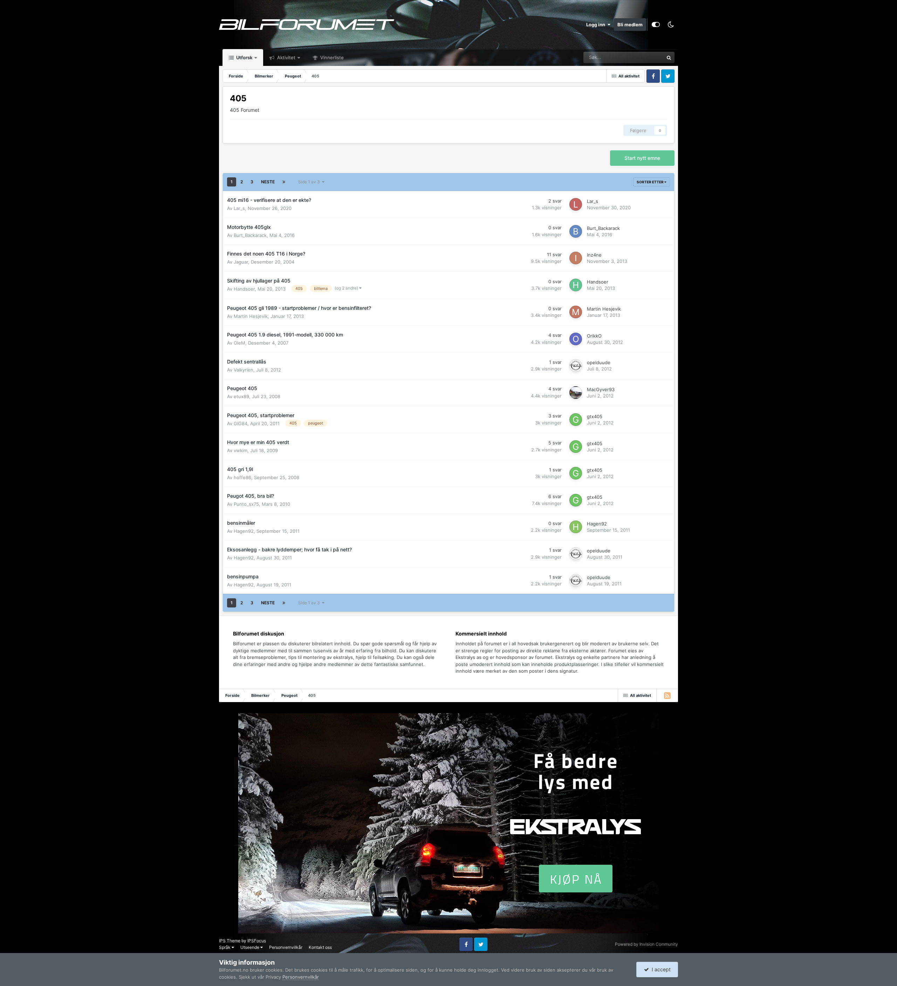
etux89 (241, 396)
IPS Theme (229, 940)
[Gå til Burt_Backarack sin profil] (575, 231)
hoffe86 (242, 477)
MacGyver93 (601, 389)
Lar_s (239, 208)
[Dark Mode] (670, 24)
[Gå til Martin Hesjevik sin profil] (575, 312)
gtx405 (594, 416)
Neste (268, 181)
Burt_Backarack (250, 235)
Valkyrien (243, 370)
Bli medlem (630, 24)
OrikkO (594, 336)
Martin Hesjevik (251, 316)
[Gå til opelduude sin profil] (575, 365)
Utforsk (244, 57)
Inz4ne (594, 255)
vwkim (240, 450)
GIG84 (240, 423)
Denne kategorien (636, 57)
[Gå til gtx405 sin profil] (575, 419)
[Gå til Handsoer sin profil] (575, 285)
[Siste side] (284, 181)
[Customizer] (655, 24)
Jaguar (241, 262)
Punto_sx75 (246, 504)
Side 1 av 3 (310, 181)
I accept (660, 969)
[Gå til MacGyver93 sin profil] (575, 392)
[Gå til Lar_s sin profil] (575, 204)
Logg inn (596, 24)
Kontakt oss (320, 947)
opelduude (598, 362)
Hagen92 (244, 531)
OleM (239, 343)
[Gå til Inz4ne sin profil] (575, 258)
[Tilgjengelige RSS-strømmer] (667, 695)
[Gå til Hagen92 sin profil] (575, 527)
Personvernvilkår (285, 947)
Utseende (250, 947)
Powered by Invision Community (646, 944)
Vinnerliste (331, 57)
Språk (225, 947)
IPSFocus (256, 940)
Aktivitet (285, 57)
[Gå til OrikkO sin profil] (575, 339)
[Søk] (669, 57)
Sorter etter (650, 182)
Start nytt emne (642, 158)
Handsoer (244, 289)
